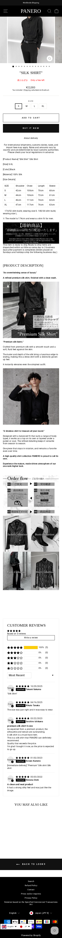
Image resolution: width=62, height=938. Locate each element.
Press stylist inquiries (31, 894)
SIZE (31, 101)
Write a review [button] (31, 637)
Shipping (27, 90)
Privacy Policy (31, 898)
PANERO (31, 11)
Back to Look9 (33, 864)
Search (31, 881)
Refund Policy (31, 885)
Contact (30, 890)
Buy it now (31, 128)
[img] (23, 686)
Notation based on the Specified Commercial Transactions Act (31, 903)
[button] (15, 647)
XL (43, 106)
